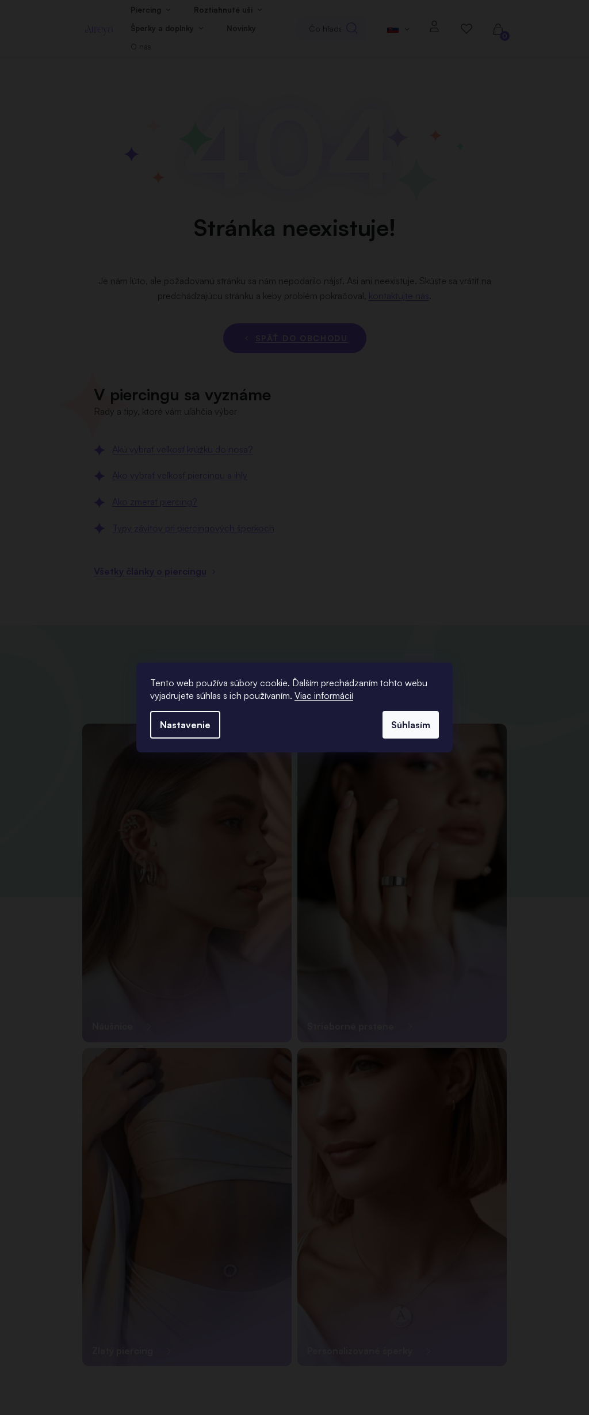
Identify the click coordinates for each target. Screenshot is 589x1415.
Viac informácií (323, 695)
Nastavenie (185, 725)
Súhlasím (410, 725)
